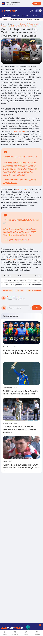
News (5, 19)
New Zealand (19, 131)
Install (36, 3)
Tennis (34, 15)
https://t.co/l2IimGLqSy (21, 235)
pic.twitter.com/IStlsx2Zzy (14, 175)
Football (15, 15)
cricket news (12, 24)
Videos (29, 19)
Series (21, 19)
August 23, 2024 (10, 182)
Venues (37, 19)
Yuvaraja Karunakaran (15, 297)
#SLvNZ (28, 220)
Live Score (13, 19)
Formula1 (25, 15)
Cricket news (22, 189)
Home (5, 635)
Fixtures (15, 635)
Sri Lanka (11, 259)
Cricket (6, 15)
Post (36, 308)
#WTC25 (32, 232)
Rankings (37, 635)
